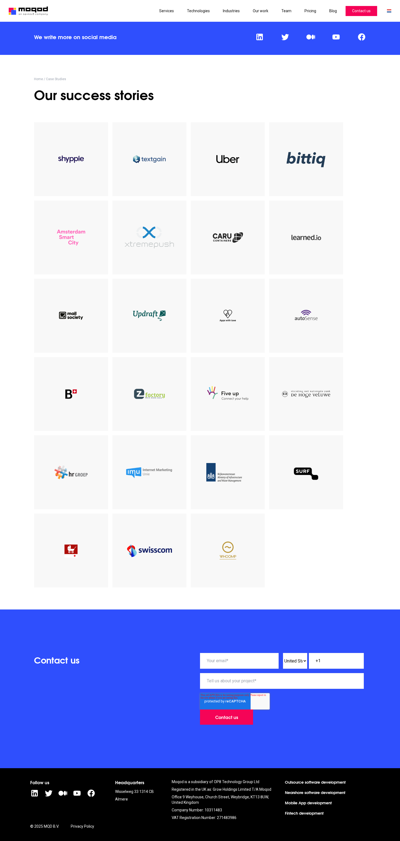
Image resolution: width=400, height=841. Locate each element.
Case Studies (56, 79)
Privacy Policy (82, 826)
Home (38, 79)
